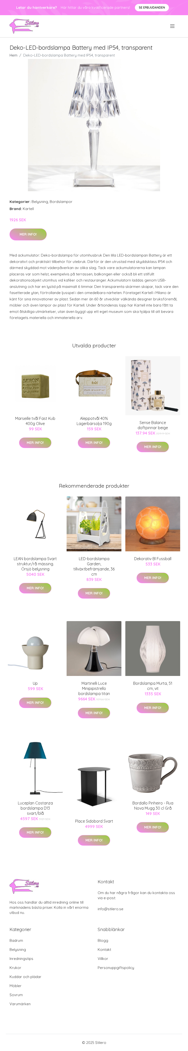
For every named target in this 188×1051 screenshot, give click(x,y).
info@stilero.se (110, 909)
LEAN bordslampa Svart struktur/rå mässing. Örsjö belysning (35, 563)
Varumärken (20, 1004)
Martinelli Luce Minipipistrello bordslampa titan (94, 688)
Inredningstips (21, 958)
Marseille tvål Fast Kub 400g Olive (35, 421)
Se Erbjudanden (152, 7)
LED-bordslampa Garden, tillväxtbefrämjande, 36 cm (94, 566)
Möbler (16, 985)
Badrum (16, 940)
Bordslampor (61, 201)
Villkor (103, 958)
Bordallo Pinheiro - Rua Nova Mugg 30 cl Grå (152, 806)
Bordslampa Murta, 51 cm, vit (152, 686)
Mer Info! (28, 234)
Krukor (15, 967)
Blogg (103, 940)
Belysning (40, 201)
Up (35, 683)
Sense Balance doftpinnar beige (153, 425)
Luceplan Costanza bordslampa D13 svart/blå (35, 808)
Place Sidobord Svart (94, 821)
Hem (13, 55)
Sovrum (16, 994)
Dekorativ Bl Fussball (152, 558)
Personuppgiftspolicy (116, 967)
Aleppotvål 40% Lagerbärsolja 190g (94, 421)
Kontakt (104, 949)
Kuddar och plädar (25, 976)
